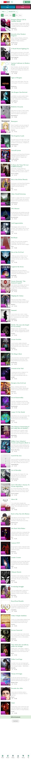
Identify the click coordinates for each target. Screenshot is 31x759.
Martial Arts (13, 11)
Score (20, 15)
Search (12, 2)
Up (14, 15)
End (10, 15)
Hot (17, 15)
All (2, 15)
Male (4, 11)
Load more (15, 721)
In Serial (6, 15)
